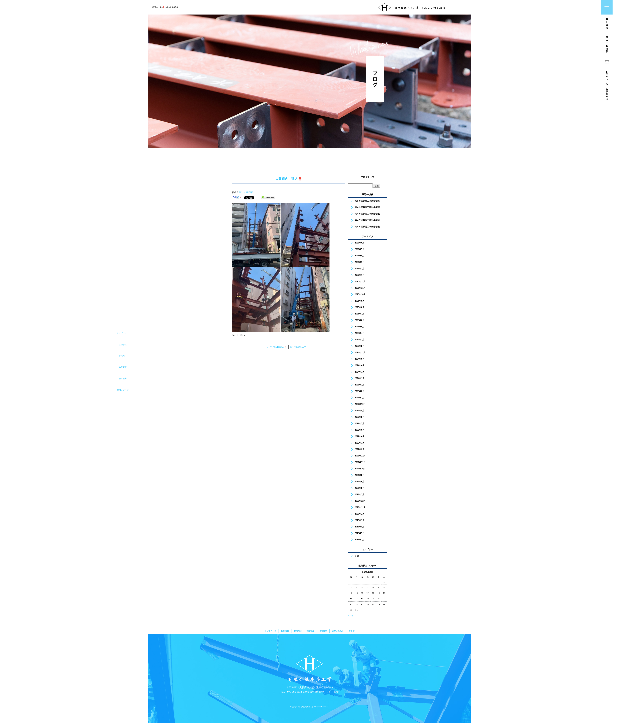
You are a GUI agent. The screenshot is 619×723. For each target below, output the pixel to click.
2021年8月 (359, 475)
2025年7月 (359, 314)
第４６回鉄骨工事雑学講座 (367, 226)
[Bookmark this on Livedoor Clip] (237, 197)
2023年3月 (359, 385)
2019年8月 (359, 527)
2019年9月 (359, 520)
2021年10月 (360, 468)
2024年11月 (360, 352)
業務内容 (298, 631)
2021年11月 (360, 462)
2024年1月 (359, 378)
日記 (357, 556)
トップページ (270, 631)
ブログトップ (367, 177)
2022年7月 (359, 423)
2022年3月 (359, 443)
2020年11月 (360, 507)
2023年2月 (359, 391)
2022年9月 (359, 410)
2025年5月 (359, 326)
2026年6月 (359, 243)
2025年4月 (359, 333)
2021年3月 (359, 494)
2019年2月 (359, 539)
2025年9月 (359, 301)
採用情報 (285, 631)
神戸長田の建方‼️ (277, 347)
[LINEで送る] (268, 197)
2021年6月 (359, 481)
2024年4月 (359, 365)
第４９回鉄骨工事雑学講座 (367, 207)
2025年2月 (359, 346)
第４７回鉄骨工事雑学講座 (367, 220)
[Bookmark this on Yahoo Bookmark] (241, 197)
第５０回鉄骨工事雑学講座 (367, 201)
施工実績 (310, 631)
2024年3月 (359, 372)
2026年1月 (359, 275)
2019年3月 (359, 533)
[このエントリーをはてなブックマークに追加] (234, 197)
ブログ (351, 631)
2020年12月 (360, 501)
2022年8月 (359, 417)
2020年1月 (359, 514)
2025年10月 (360, 294)
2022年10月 (360, 404)
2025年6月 (359, 320)
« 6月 (350, 615)
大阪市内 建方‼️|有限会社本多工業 (165, 7)
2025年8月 (359, 307)
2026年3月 (359, 262)
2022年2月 (359, 449)
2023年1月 (359, 397)
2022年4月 (359, 436)
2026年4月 (359, 255)
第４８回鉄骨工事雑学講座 (367, 213)
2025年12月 (360, 281)
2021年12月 (360, 456)
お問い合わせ (338, 631)
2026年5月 (359, 249)
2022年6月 (359, 430)
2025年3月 (359, 339)
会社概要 (323, 631)
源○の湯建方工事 (299, 347)
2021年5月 (359, 488)
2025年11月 (360, 288)
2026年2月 (359, 268)
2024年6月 (359, 359)
